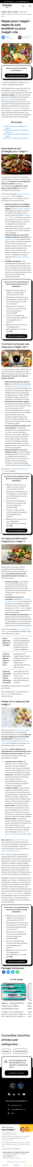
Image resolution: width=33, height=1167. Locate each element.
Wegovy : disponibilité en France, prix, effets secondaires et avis (12, 1006)
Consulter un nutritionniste (16, 75)
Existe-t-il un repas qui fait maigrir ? (17, 138)
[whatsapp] (17, 972)
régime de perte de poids (21, 386)
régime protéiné (21, 608)
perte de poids (15, 108)
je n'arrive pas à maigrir (14, 893)
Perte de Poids (20, 1051)
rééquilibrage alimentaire (10, 851)
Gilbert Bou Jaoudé (26, 38)
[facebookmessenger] (8, 972)
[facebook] (4, 972)
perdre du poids (7, 99)
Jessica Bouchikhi (9, 38)
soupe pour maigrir (22, 209)
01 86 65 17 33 (16, 1105)
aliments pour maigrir (22, 730)
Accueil (3, 12)
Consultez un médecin (16, 1073)
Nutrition (6, 1051)
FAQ (12, 1113)
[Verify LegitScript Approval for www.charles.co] (20, 1088)
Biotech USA (6, 694)
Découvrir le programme (16, 336)
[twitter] (13, 972)
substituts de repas (21, 840)
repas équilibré (10, 239)
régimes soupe (6, 741)
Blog (9, 12)
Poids (15, 12)
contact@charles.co (18, 1109)
